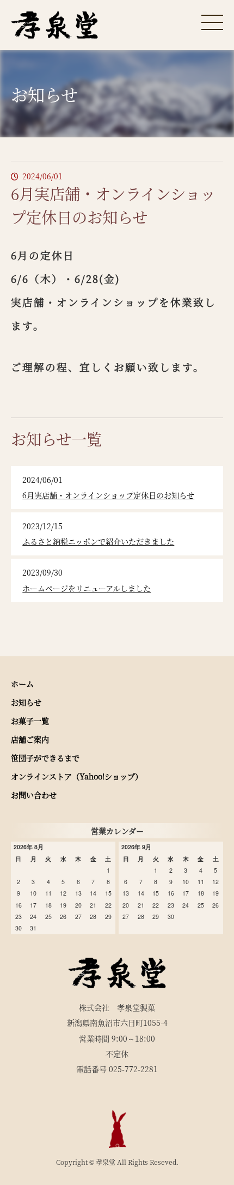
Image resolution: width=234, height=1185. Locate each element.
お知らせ (26, 702)
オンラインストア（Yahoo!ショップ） (77, 776)
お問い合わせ (34, 795)
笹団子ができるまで (45, 758)
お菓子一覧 (30, 720)
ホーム (22, 683)
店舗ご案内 (30, 739)
